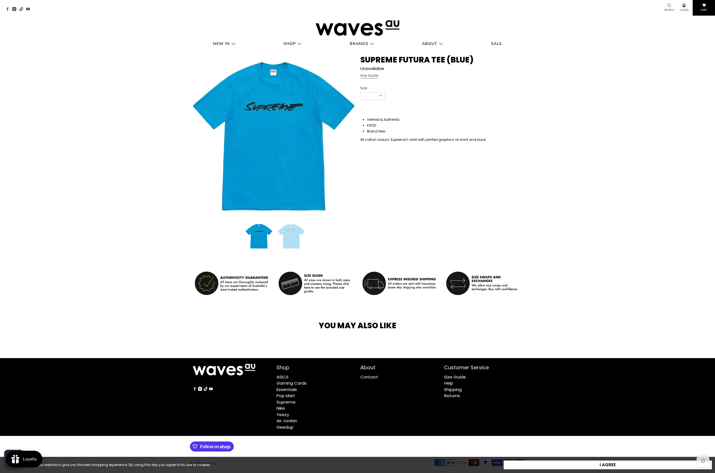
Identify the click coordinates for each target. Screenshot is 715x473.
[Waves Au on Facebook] (9, 9)
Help (448, 383)
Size (363, 88)
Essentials (287, 389)
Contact (369, 377)
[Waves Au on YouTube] (29, 9)
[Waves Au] (357, 28)
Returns (452, 396)
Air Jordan (287, 421)
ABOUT (429, 43)
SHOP (289, 43)
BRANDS (359, 43)
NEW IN (221, 43)
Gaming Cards (292, 383)
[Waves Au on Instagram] (15, 9)
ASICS (283, 377)
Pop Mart (286, 396)
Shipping (453, 389)
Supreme (286, 402)
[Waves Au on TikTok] (22, 9)
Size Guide (369, 75)
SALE (496, 43)
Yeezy (283, 415)
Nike (281, 408)
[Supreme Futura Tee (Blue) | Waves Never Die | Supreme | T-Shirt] (274, 136)
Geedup (285, 427)
